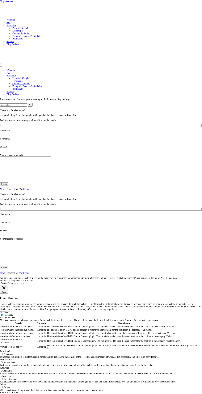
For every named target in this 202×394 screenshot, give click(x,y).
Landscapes (17, 30)
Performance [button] (6, 359)
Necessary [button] (5, 312)
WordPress (23, 189)
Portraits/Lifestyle (20, 28)
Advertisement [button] (7, 376)
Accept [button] (20, 283)
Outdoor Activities (21, 33)
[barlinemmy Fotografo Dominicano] (15, 14)
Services (10, 41)
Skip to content (7, 1)
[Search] (30, 105)
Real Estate (17, 38)
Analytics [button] (4, 368)
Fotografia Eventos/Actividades (27, 36)
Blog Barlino (13, 44)
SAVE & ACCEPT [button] (9, 392)
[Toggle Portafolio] (52, 75)
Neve (2, 189)
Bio (8, 22)
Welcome (11, 19)
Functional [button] (5, 351)
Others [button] (3, 384)
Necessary (8, 315)
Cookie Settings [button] (8, 283)
